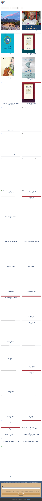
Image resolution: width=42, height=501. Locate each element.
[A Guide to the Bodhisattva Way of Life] (8, 221)
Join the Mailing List (21, 493)
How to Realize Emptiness (11, 266)
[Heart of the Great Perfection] (28, 82)
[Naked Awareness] (28, 246)
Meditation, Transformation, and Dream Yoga (31, 241)
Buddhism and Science (31, 316)
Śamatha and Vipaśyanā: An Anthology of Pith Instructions (10, 475)
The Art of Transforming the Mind (10, 434)
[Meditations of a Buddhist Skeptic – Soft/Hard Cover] (8, 82)
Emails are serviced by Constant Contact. (30, 491)
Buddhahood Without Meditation (31, 53)
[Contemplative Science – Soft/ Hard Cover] (29, 158)
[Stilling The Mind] (7, 57)
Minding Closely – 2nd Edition (31, 109)
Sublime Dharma (10, 53)
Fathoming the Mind (10, 422)
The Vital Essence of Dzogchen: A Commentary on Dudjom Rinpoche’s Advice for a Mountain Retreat (31, 442)
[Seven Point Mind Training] (8, 133)
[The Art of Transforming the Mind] (7, 433)
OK (28, 499)
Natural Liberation (31, 372)
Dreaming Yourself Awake (31, 78)
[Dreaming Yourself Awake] (28, 57)
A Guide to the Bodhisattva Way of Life (10, 241)
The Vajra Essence (11, 428)
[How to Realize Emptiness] (8, 246)
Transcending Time (31, 197)
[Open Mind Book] (29, 395)
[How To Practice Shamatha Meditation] (28, 427)
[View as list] (22, 8)
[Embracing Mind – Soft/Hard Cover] (25, 190)
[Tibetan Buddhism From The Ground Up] (4, 296)
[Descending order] (10, 8)
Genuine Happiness (11, 391)
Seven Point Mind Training (10, 154)
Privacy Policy (27, 482)
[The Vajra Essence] (4, 427)
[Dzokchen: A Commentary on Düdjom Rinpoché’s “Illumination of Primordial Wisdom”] (10, 438)
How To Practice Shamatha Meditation (31, 428)
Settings (25, 499)
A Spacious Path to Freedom (10, 185)
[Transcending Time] (25, 196)
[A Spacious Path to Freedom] (10, 158)
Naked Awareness (31, 266)
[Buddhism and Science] (29, 296)
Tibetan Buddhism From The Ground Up (10, 297)
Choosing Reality (10, 358)
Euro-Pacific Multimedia (35, 482)
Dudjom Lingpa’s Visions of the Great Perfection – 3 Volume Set (31, 423)
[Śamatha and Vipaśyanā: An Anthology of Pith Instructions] (10, 446)
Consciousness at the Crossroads (10, 216)
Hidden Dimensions (11, 191)
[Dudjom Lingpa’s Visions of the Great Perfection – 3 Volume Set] (26, 420)
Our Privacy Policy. (37, 491)
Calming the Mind (11, 291)
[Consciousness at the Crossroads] (8, 196)
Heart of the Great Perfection (31, 103)
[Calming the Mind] (7, 271)
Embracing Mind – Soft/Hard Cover (31, 191)
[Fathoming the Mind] (5, 420)
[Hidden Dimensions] (4, 190)
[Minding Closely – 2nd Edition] (24, 107)
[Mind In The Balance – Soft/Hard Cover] (8, 107)
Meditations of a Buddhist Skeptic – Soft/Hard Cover (10, 103)
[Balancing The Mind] (28, 133)
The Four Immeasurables (31, 322)
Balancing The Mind (31, 154)
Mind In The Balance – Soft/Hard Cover (10, 129)
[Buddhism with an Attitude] (29, 271)
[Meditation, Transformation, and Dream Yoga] (29, 221)
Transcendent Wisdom (10, 416)
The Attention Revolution (11, 341)
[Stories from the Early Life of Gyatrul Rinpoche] (30, 433)
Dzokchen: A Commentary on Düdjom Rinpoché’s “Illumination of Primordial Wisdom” (11, 442)
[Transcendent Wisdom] (8, 395)
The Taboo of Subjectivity (31, 366)
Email (3, 486)
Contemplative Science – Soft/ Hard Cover (31, 179)
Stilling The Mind (10, 77)
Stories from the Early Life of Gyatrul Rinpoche (31, 434)
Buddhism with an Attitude (31, 291)
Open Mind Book (31, 416)
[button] (39, 2)
